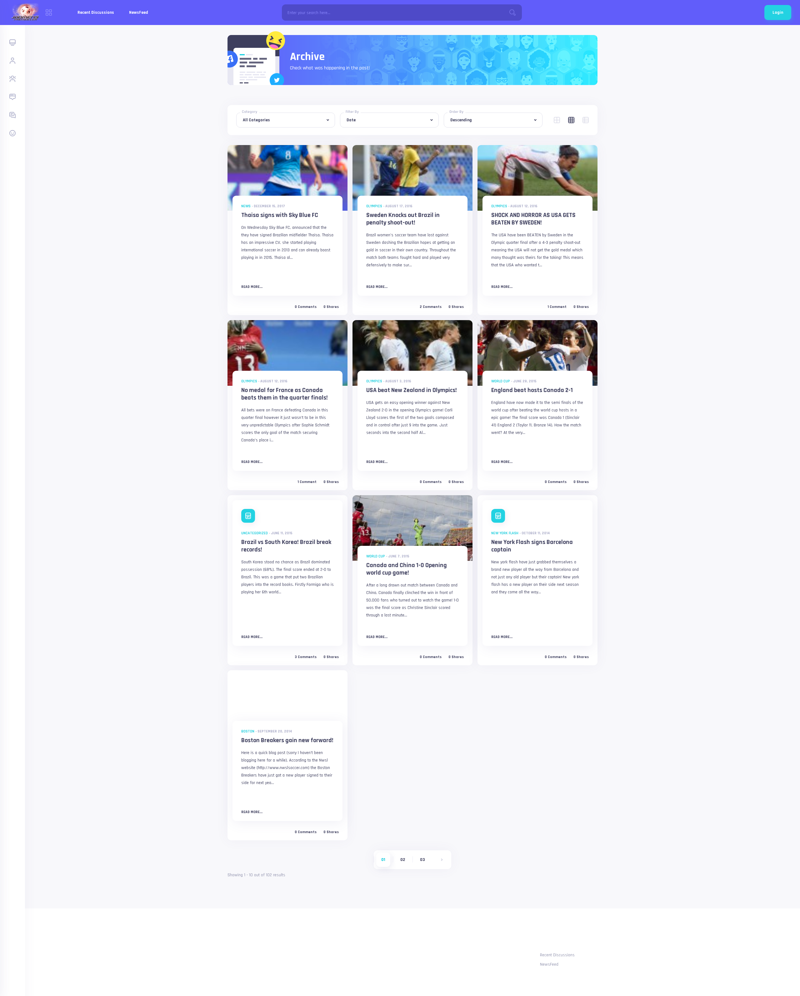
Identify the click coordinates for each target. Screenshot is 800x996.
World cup (500, 381)
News (246, 206)
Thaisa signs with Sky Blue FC (279, 215)
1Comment (557, 307)
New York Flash (504, 533)
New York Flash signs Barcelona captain (532, 546)
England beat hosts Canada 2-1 (532, 390)
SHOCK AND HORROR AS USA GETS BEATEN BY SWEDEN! (533, 219)
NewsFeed (138, 12)
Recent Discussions (96, 12)
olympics (374, 206)
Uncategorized (254, 533)
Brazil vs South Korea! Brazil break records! (286, 546)
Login (777, 12)
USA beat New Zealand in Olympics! (411, 390)
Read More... (251, 287)
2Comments (431, 307)
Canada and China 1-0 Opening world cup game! (406, 569)
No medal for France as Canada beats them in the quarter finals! (284, 394)
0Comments (306, 307)
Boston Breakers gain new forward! (287, 740)
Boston (247, 731)
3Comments (306, 657)
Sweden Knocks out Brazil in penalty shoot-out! (403, 219)
